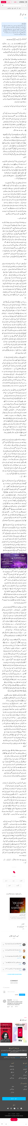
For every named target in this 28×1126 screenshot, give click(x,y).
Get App (3, 2)
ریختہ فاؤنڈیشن (12, 1066)
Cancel (16, 994)
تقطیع (26, 1072)
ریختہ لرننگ (25, 1089)
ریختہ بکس (12, 1092)
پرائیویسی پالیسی (17, 1057)
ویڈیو (12, 8)
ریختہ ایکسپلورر (12, 1078)
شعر (17, 8)
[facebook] (21, 1108)
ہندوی (13, 1086)
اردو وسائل (25, 1075)
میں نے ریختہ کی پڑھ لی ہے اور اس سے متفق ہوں (14, 1057)
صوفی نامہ (25, 1086)
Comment (22, 994)
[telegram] (8, 1108)
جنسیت (10, 885)
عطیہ (26, 1066)
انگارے (21, 880)
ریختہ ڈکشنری (12, 1089)
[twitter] (18, 1108)
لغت (15, 8)
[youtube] (14, 1108)
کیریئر (13, 1075)
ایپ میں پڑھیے (14, 1119)
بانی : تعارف (12, 1069)
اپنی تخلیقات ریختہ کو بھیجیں (23, 1078)
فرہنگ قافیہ (25, 1069)
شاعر (19, 8)
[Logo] (22, 2)
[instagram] (11, 1108)
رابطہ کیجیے (12, 1072)
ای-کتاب (9, 8)
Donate (8, 2)
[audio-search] (3, 5)
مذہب (13, 880)
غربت (6, 880)
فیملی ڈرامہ (17, 885)
